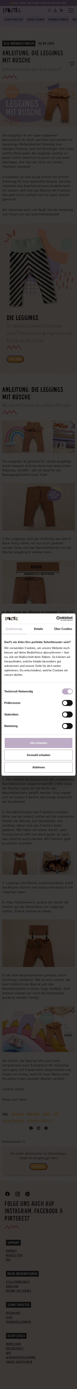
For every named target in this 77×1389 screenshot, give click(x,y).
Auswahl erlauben (38, 755)
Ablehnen (38, 767)
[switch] (67, 703)
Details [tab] (38, 628)
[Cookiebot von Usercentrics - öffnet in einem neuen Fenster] (56, 618)
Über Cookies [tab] (63, 628)
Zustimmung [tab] (14, 628)
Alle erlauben (38, 742)
